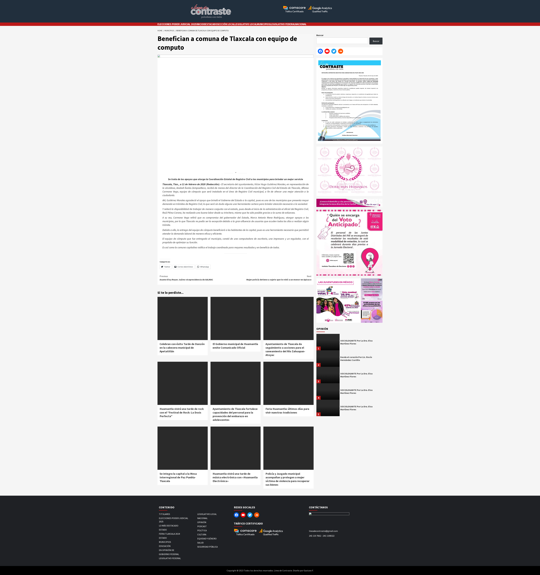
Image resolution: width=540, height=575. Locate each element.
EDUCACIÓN (165, 546)
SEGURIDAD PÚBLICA (207, 546)
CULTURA (201, 534)
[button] (338, 300)
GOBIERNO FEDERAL (169, 554)
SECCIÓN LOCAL (226, 24)
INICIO (200, 24)
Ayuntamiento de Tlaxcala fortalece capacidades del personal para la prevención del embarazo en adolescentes (235, 414)
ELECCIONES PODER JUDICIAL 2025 (177, 24)
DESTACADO (210, 24)
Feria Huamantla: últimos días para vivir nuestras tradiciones (287, 410)
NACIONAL (300, 24)
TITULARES (164, 514)
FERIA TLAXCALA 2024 (169, 533)
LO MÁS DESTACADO (168, 525)
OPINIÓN (201, 522)
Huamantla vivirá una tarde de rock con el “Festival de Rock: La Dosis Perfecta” (182, 412)
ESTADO (163, 529)
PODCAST (202, 526)
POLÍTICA (202, 530)
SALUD (200, 542)
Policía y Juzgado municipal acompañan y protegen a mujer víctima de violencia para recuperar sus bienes (288, 479)
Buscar (319, 35)
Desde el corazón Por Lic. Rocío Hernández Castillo (356, 358)
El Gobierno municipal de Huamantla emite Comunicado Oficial (235, 345)
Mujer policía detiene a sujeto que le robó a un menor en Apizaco (278, 278)
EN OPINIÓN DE (166, 550)
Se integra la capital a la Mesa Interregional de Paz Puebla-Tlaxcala (178, 477)
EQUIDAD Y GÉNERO (207, 538)
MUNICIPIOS (263, 24)
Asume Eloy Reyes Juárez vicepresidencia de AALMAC (186, 278)
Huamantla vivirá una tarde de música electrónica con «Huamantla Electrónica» (235, 477)
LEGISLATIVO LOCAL (246, 24)
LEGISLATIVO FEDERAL (282, 24)
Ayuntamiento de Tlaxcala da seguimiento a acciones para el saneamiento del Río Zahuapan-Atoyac (285, 349)
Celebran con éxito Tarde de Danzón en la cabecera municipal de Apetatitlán (182, 347)
